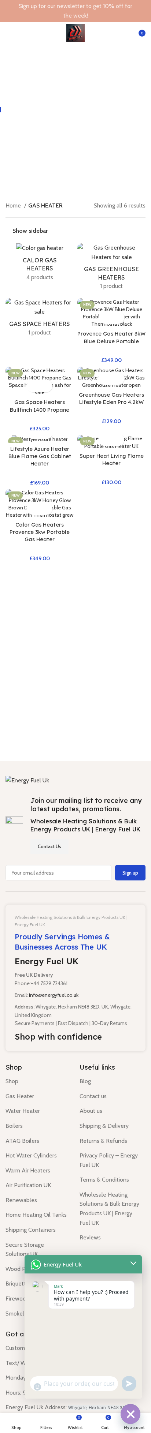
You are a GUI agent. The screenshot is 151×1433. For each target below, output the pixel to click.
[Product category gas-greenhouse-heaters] (111, 269)
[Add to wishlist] (117, 317)
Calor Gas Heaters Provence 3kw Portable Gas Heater (40, 532)
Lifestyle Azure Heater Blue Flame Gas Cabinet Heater (39, 456)
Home (13, 205)
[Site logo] (75, 32)
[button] (105, 317)
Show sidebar (30, 231)
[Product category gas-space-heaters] (39, 319)
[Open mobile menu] (8, 33)
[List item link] (37, 1081)
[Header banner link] (64, 11)
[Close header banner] (142, 11)
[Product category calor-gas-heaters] (39, 264)
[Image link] (27, 780)
